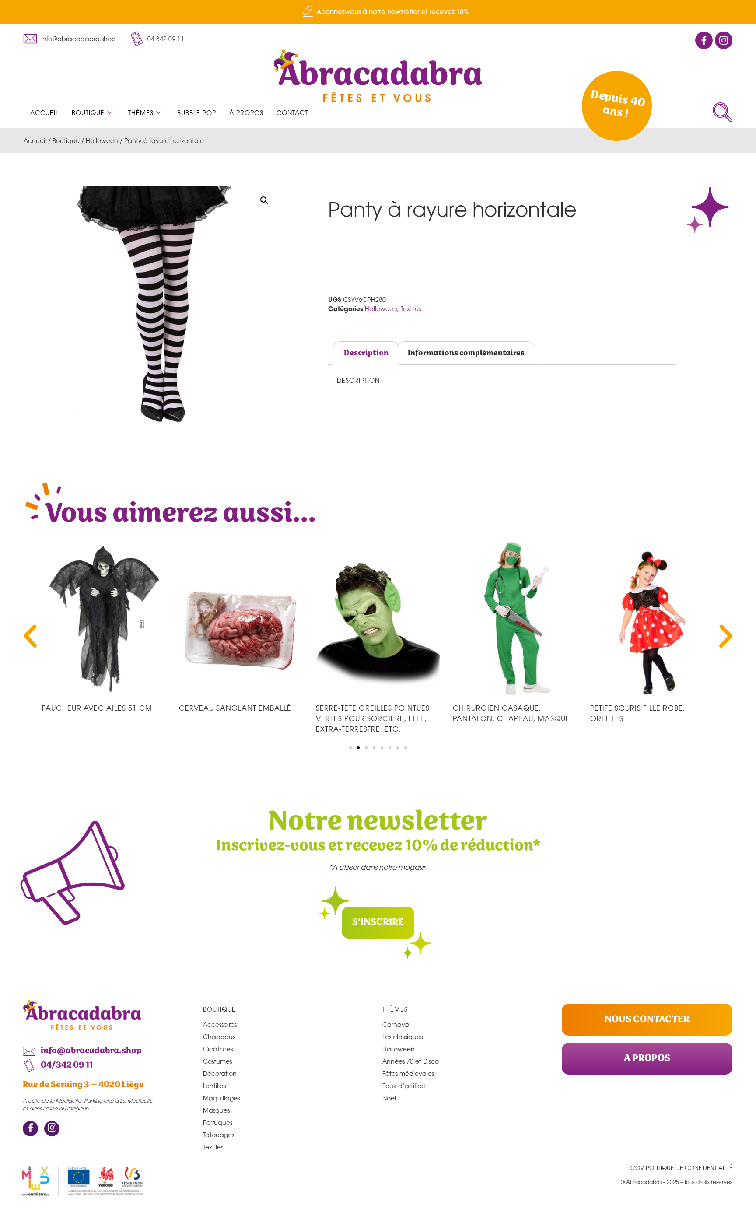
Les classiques (402, 1036)
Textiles (411, 308)
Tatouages (218, 1134)
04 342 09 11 (165, 38)
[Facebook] (30, 1128)
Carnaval (396, 1024)
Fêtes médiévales (408, 1073)
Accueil (44, 112)
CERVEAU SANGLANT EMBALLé (235, 708)
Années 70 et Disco (410, 1061)
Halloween (102, 140)
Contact (292, 112)
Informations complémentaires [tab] (466, 353)
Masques (216, 1110)
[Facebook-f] (704, 40)
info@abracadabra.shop (78, 38)
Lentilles (214, 1085)
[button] (722, 112)
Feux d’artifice (403, 1085)
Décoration (220, 1073)
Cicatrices (218, 1049)
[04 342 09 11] (136, 38)
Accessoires (220, 1024)
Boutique (88, 112)
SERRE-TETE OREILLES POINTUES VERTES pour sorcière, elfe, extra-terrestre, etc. (373, 718)
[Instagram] (52, 1128)
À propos (246, 112)
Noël (389, 1098)
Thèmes (141, 112)
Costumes (217, 1061)
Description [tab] (366, 353)
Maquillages (221, 1098)
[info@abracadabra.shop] (30, 38)
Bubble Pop (196, 112)
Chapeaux (219, 1036)
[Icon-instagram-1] (723, 40)
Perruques (217, 1122)
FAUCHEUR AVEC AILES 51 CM (97, 708)
